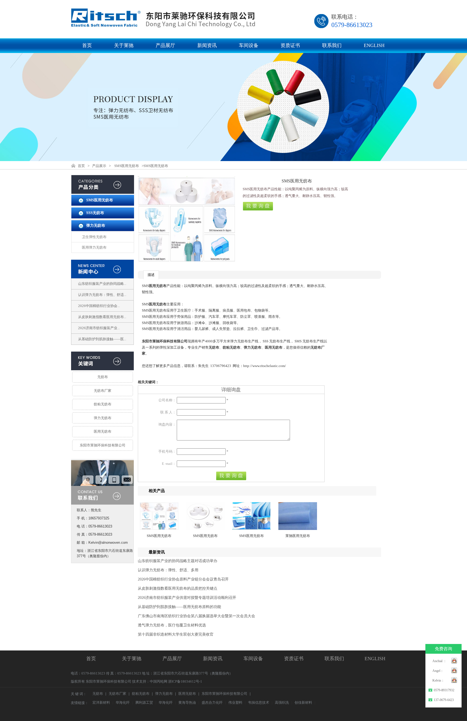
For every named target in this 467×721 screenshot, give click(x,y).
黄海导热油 (187, 703)
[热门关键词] (102, 361)
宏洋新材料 (101, 703)
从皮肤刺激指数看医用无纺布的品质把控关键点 (177, 588)
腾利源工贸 (144, 703)
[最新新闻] (102, 269)
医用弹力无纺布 (94, 247)
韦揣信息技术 (258, 703)
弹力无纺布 (95, 225)
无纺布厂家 (102, 391)
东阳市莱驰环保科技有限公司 (102, 445)
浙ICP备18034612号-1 (185, 681)
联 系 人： (168, 412)
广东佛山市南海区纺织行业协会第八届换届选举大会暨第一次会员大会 (196, 616)
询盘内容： (167, 424)
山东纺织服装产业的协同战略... (102, 284)
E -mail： (169, 464)
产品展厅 (165, 45)
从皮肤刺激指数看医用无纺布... (102, 317)
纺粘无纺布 (102, 404)
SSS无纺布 (95, 213)
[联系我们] (102, 501)
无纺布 (102, 377)
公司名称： (167, 400)
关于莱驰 (124, 45)
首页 (87, 45)
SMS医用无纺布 (126, 166)
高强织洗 (282, 703)
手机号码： (167, 451)
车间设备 (248, 45)
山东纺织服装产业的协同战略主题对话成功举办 (177, 561)
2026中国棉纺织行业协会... (99, 306)
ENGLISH (374, 45)
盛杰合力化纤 (212, 703)
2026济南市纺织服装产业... (99, 328)
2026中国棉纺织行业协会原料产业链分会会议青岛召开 (183, 579)
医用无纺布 (102, 431)
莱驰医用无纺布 (297, 536)
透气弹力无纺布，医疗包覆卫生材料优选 (172, 625)
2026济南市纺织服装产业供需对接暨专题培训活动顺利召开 (187, 598)
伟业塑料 (235, 703)
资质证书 (290, 45)
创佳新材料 (303, 703)
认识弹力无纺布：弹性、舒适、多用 (168, 570)
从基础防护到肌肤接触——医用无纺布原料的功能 (179, 607)
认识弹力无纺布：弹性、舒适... (102, 295)
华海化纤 (123, 703)
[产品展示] (102, 190)
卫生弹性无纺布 (94, 237)
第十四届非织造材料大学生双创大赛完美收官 (176, 634)
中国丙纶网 (158, 681)
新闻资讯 (207, 45)
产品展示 (99, 166)
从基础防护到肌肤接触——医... (102, 339)
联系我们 (332, 45)
